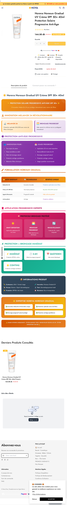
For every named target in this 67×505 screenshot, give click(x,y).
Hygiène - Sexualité (40, 456)
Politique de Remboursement (43, 476)
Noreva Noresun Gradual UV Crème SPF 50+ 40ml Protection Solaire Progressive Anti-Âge (12, 378)
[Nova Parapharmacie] (33, 8)
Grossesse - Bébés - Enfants (43, 453)
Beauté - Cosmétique (41, 450)
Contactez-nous (5, 476)
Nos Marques (39, 464)
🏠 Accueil (38, 448)
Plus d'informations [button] (39, 494)
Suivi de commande (7, 478)
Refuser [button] (34, 499)
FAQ (2, 481)
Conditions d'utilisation (42, 478)
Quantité (37, 39)
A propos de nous (6, 473)
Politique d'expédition (41, 473)
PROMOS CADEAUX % (42, 461)
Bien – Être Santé (40, 459)
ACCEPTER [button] (51, 499)
